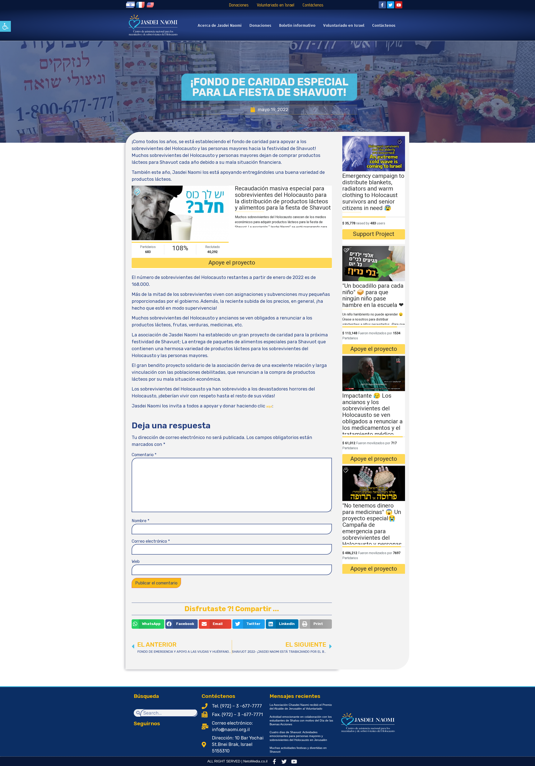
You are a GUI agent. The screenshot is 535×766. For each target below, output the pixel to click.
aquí (269, 406)
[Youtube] (398, 4)
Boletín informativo (297, 25)
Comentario (144, 455)
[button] (5, 26)
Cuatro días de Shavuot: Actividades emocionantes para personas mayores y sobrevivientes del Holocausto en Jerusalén (298, 735)
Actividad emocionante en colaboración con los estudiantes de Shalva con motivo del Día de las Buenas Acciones (301, 720)
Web (136, 561)
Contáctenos (313, 5)
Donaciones (238, 5)
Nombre (140, 521)
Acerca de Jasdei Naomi (219, 25)
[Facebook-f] (382, 4)
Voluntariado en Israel (275, 5)
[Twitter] (390, 4)
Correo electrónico (151, 541)
